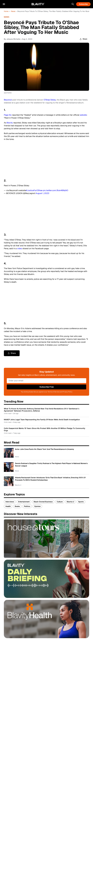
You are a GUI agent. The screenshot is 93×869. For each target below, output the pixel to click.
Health (8, 506)
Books (17, 506)
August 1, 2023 (42, 193)
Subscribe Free (46, 387)
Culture (60, 502)
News (13, 11)
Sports (81, 502)
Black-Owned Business (43, 502)
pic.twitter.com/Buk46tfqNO (55, 190)
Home (6, 11)
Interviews (9, 502)
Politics (27, 506)
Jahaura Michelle (13, 39)
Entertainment (24, 502)
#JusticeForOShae (34, 190)
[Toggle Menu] (3, 4)
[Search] (73, 4)
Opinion (37, 506)
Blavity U (70, 502)
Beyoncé (8, 99)
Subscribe (83, 4)
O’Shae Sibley (50, 99)
